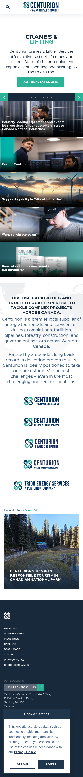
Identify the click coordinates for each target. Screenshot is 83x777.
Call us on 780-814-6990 (40, 82)
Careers (10, 643)
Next (79, 97)
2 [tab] (35, 97)
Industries (11, 638)
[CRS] (41, 7)
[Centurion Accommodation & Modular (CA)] (41, 401)
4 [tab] (43, 97)
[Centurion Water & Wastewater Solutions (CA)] (41, 464)
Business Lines (14, 633)
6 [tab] (51, 97)
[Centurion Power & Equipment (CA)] (41, 443)
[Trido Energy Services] (41, 485)
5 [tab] (47, 97)
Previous (4, 97)
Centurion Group (7, 615)
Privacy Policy (25, 752)
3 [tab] (39, 97)
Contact (9, 654)
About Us (10, 628)
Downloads (12, 648)
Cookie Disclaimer (16, 664)
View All (31, 510)
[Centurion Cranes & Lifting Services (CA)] (41, 422)
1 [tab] (31, 97)
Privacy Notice (14, 659)
